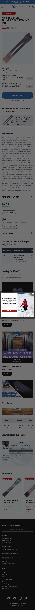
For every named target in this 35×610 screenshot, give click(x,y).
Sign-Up (9, 310)
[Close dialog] (33, 293)
